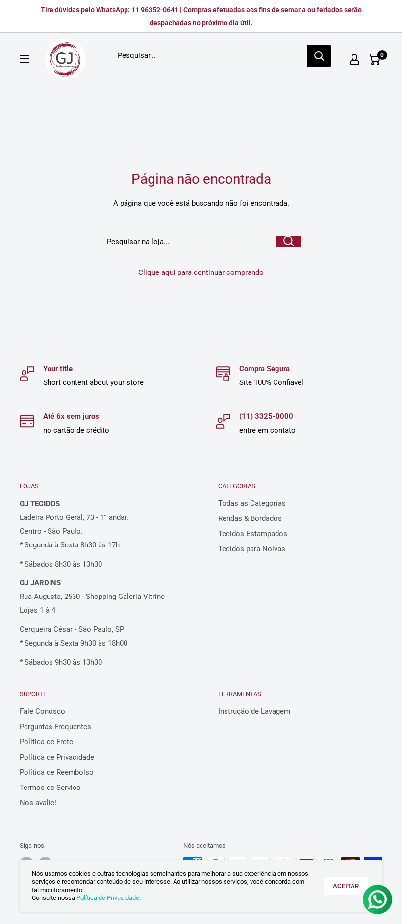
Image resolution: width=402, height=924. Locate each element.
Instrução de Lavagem (254, 711)
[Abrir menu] (24, 59)
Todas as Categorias (252, 503)
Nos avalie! (38, 802)
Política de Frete (46, 741)
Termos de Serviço (50, 787)
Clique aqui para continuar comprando (201, 272)
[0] (374, 59)
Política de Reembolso (57, 772)
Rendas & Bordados (250, 518)
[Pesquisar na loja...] (289, 241)
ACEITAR (346, 886)
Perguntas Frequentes (55, 726)
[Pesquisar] (319, 56)
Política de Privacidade (57, 757)
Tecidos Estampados (252, 533)
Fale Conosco (42, 711)
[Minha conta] (354, 59)
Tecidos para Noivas (251, 548)
